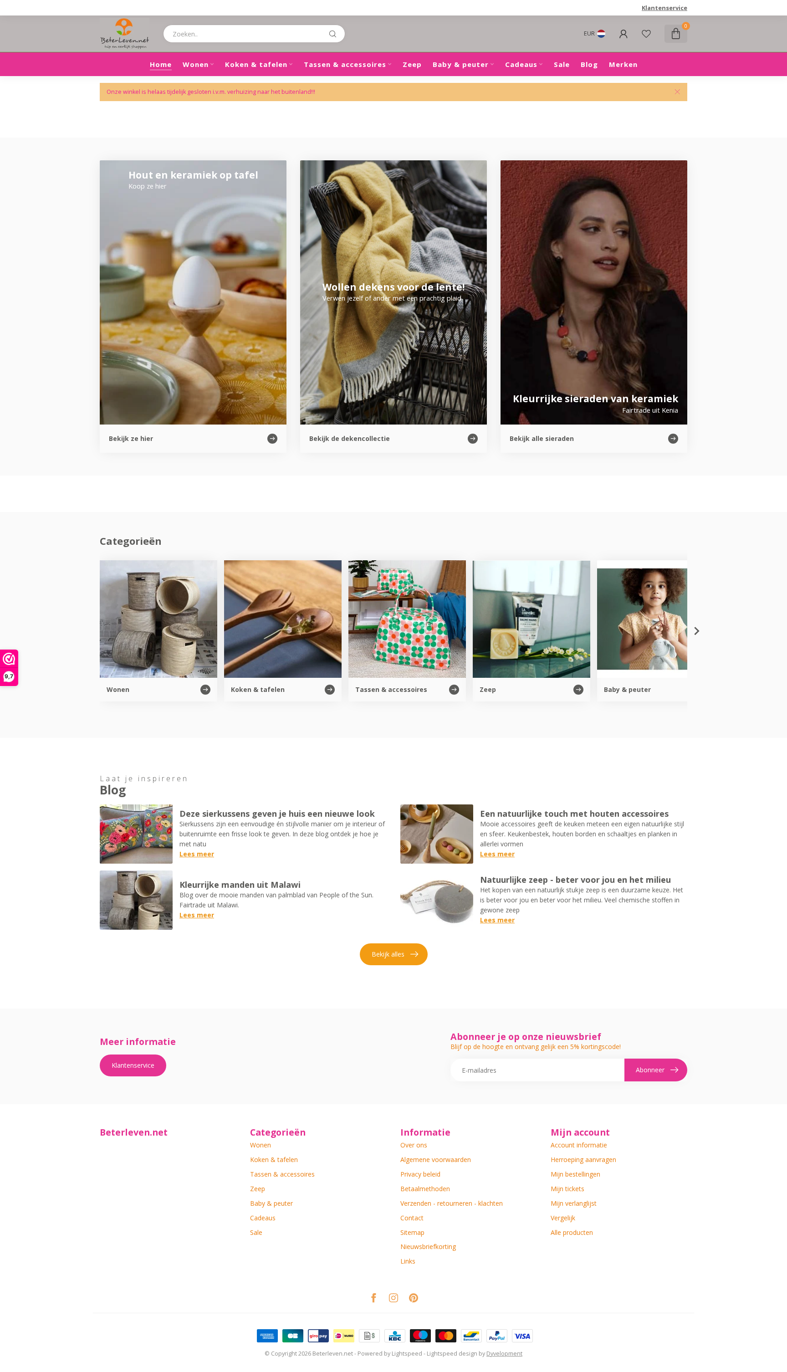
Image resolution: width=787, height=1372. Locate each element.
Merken (623, 64)
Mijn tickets (567, 1188)
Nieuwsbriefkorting (428, 1246)
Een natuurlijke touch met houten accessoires (574, 813)
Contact (412, 1217)
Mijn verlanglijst (574, 1203)
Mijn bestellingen (575, 1174)
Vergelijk (563, 1217)
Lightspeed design (452, 1353)
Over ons (413, 1145)
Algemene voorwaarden (435, 1159)
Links (407, 1261)
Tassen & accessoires (345, 64)
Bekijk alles (388, 954)
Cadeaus (521, 64)
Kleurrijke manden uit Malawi (240, 884)
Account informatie (579, 1145)
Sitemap (412, 1232)
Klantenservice (664, 8)
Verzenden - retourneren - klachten (451, 1203)
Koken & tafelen (256, 64)
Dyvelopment (504, 1353)
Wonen (196, 64)
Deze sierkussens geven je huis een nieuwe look (277, 813)
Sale (562, 64)
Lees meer (196, 854)
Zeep (412, 64)
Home (161, 64)
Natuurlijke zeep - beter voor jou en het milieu (575, 879)
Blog (589, 64)
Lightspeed (407, 1353)
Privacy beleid (420, 1174)
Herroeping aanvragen (583, 1159)
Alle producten (572, 1232)
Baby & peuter (461, 64)
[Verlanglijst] (646, 34)
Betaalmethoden (425, 1188)
